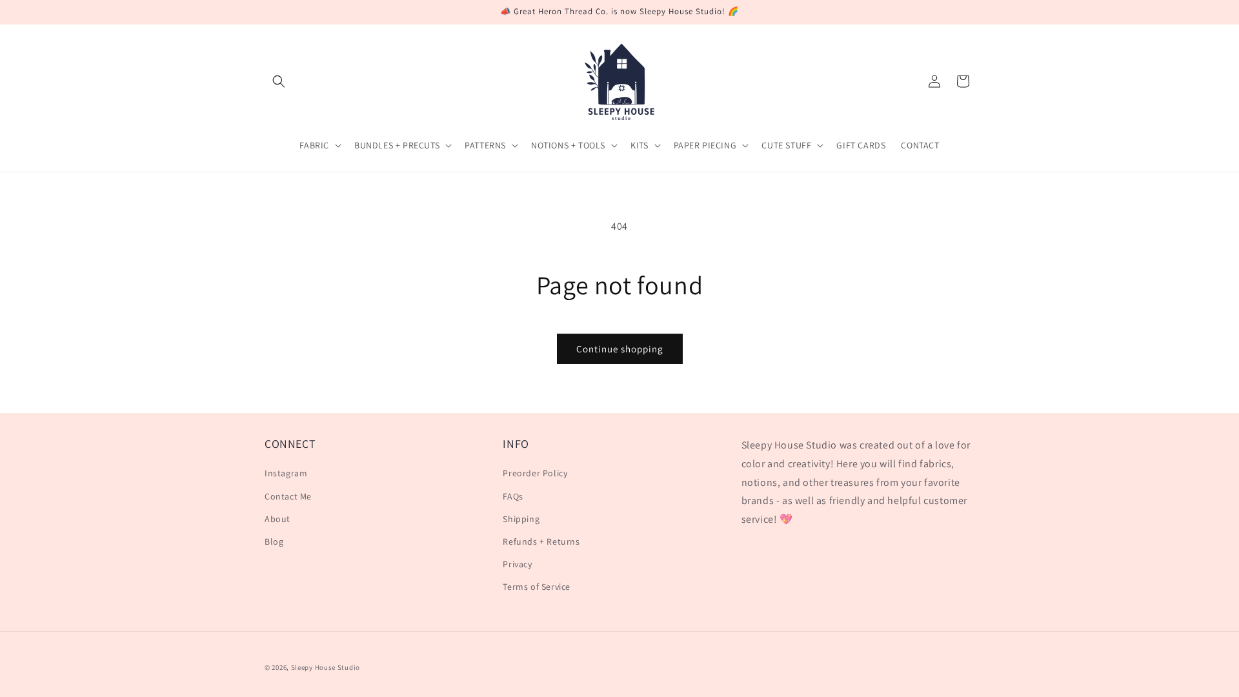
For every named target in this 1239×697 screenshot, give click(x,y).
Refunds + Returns (541, 541)
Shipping (521, 519)
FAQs (513, 496)
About (277, 519)
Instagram (286, 473)
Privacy (517, 564)
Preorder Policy (535, 473)
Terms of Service (536, 586)
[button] (279, 81)
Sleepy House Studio (325, 667)
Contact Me (288, 496)
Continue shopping (619, 349)
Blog (274, 541)
